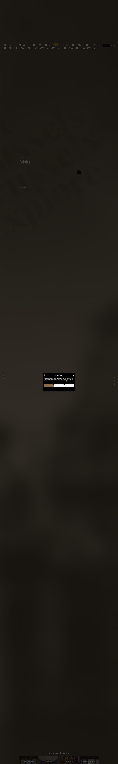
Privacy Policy (61, 388)
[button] (73, 375)
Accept (48, 385)
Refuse (59, 385)
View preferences (69, 385)
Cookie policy (56, 388)
